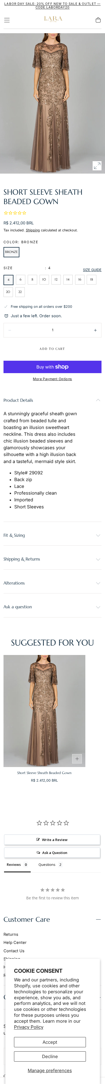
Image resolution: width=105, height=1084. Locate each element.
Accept (50, 1042)
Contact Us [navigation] (14, 950)
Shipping (33, 230)
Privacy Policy (28, 1027)
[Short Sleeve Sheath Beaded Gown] (44, 711)
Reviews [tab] (14, 864)
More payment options (52, 379)
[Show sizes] (77, 759)
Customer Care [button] (27, 919)
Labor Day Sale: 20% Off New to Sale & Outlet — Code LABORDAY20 (52, 5)
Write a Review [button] (55, 839)
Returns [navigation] (11, 934)
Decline (50, 1056)
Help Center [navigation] (15, 942)
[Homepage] (52, 20)
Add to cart (52, 349)
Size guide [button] (92, 270)
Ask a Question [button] (54, 852)
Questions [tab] (46, 864)
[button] (7, 20)
